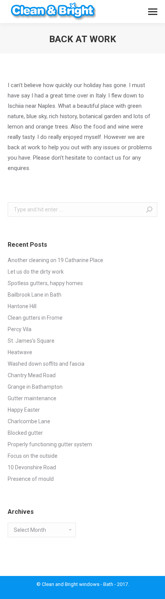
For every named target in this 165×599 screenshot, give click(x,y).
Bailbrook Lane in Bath (34, 295)
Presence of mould (31, 479)
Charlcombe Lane (29, 421)
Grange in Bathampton (35, 387)
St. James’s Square (31, 341)
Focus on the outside (33, 456)
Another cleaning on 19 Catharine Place (55, 260)
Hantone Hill (22, 306)
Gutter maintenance (32, 398)
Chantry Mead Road (32, 375)
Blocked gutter (25, 433)
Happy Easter (24, 410)
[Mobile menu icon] (152, 11)
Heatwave (20, 352)
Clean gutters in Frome (35, 318)
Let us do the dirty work (36, 272)
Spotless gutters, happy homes (45, 283)
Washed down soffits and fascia (46, 364)
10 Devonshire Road (32, 467)
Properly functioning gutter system (50, 444)
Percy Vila (19, 329)
